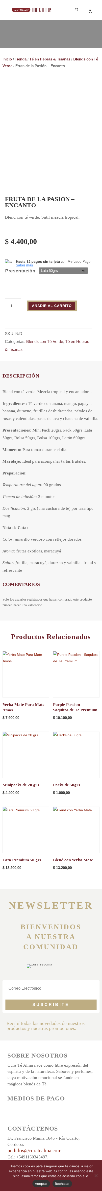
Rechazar (62, 1184)
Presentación (20, 270)
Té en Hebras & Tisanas (49, 59)
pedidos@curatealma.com (34, 1150)
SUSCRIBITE (50, 1004)
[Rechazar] (95, 1175)
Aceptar (41, 1184)
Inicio (7, 59)
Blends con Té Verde (44, 342)
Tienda (20, 59)
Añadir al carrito (52, 306)
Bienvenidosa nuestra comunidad (51, 937)
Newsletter (51, 905)
